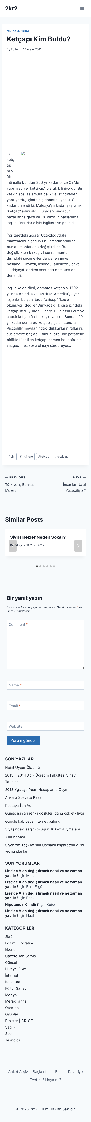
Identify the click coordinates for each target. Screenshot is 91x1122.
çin (12, 456)
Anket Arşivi (18, 1072)
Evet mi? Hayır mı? (45, 1080)
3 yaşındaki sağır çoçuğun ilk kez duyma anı (42, 829)
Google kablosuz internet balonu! (33, 821)
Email (15, 706)
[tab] (37, 566)
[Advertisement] (45, 103)
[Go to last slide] (13, 546)
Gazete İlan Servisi (21, 956)
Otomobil (13, 1008)
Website (15, 726)
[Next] (78, 546)
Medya (11, 995)
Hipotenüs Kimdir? (22, 904)
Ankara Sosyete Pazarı (24, 797)
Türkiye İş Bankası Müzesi (20, 484)
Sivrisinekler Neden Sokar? (38, 537)
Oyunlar (11, 1014)
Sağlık (10, 1027)
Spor (9, 1034)
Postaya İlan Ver (19, 805)
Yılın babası (15, 837)
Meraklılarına (18, 30)
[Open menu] (82, 8)
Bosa (59, 1072)
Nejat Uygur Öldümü (22, 767)
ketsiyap (61, 456)
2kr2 (8, 936)
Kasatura (12, 982)
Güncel (11, 962)
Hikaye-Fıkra (16, 969)
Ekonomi (12, 949)
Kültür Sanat (15, 988)
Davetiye (75, 1072)
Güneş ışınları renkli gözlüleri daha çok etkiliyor (44, 813)
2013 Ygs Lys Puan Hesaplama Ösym (36, 790)
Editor (15, 49)
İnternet (11, 975)
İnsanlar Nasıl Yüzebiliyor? (74, 484)
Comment (18, 624)
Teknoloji (12, 1040)
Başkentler (42, 1072)
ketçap (43, 456)
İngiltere (26, 456)
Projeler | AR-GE (19, 1021)
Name (15, 685)
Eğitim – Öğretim (19, 943)
